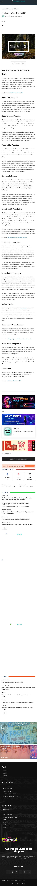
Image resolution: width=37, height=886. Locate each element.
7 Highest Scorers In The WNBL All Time (17, 237)
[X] (14, 434)
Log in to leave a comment (18, 459)
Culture (4, 705)
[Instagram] (12, 872)
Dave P (7, 16)
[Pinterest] (16, 872)
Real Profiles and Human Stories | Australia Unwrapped (15, 504)
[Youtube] (29, 872)
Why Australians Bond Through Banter (12, 682)
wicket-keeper (23, 308)
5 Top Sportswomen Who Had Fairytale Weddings (15, 506)
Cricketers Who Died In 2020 (14, 380)
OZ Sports (4, 517)
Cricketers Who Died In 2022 (26, 486)
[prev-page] (3, 528)
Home (3, 9)
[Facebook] (8, 872)
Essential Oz (5, 680)
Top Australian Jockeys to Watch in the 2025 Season (16, 519)
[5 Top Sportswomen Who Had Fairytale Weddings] (15, 752)
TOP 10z (8, 9)
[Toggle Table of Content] (22, 63)
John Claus (3, 743)
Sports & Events (14, 9)
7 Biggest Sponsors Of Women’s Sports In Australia (20, 339)
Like (7, 473)
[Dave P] (3, 16)
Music (3, 692)
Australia (5, 495)
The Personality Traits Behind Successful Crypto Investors (17, 702)
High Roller (5, 685)
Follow (19, 473)
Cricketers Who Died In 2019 (16, 92)
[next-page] (5, 528)
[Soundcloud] (20, 872)
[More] (31, 30)
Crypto (4, 700)
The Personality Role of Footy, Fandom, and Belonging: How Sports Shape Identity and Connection (17, 498)
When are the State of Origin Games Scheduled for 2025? (17, 524)
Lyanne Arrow (4, 757)
